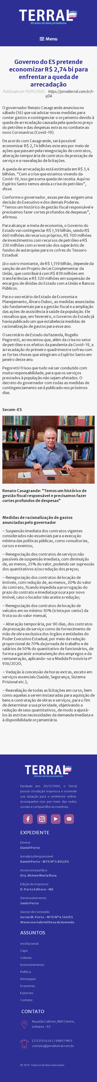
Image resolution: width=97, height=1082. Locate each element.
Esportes (26, 993)
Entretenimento (32, 965)
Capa (24, 951)
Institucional (29, 944)
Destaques (28, 979)
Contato (26, 1000)
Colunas (26, 958)
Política (25, 972)
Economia (27, 986)
